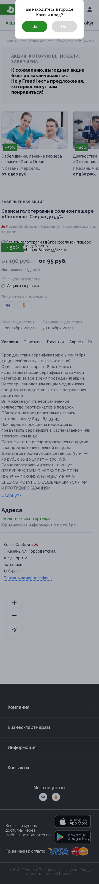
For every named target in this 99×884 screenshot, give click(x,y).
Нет (64, 26)
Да (34, 26)
